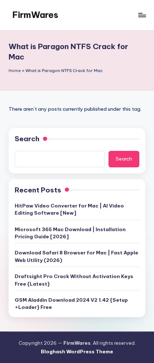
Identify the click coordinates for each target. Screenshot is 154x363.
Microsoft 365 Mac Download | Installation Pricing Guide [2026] (70, 233)
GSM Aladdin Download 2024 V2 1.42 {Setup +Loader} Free (71, 303)
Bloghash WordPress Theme (77, 351)
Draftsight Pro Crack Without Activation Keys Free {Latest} (74, 280)
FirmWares (35, 14)
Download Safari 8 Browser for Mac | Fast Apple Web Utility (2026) (76, 256)
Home (15, 70)
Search (27, 138)
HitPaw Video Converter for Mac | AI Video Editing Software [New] (69, 209)
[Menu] (141, 15)
